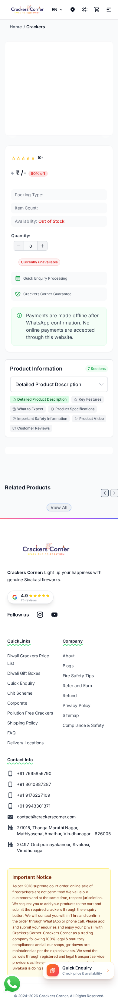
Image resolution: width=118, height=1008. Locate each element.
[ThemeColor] (84, 9)
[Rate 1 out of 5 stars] (13, 157)
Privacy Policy (76, 705)
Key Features (90, 399)
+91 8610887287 (34, 784)
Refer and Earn (77, 685)
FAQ (11, 732)
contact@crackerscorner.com (46, 816)
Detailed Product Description (42, 399)
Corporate (17, 703)
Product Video (91, 418)
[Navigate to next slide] (105, 133)
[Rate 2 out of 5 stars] (18, 157)
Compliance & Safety (83, 725)
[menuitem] (57, 9)
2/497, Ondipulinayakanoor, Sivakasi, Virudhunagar (53, 847)
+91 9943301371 (34, 805)
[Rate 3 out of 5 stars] (23, 157)
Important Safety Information (42, 418)
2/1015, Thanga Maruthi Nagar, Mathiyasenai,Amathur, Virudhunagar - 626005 (64, 830)
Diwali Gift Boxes (23, 673)
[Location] (72, 9)
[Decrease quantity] (19, 246)
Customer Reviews (33, 428)
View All (59, 507)
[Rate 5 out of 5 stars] (33, 157)
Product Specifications (74, 409)
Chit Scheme (19, 693)
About (69, 655)
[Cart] (96, 9)
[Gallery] (59, 496)
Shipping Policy (22, 722)
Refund (70, 695)
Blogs (68, 665)
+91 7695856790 (34, 773)
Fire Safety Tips (78, 675)
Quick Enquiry (21, 683)
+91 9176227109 (33, 795)
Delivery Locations (25, 742)
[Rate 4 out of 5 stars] (28, 157)
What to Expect (30, 409)
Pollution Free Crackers (30, 712)
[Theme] (108, 9)
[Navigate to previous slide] (12, 133)
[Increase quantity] (42, 246)
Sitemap (71, 715)
